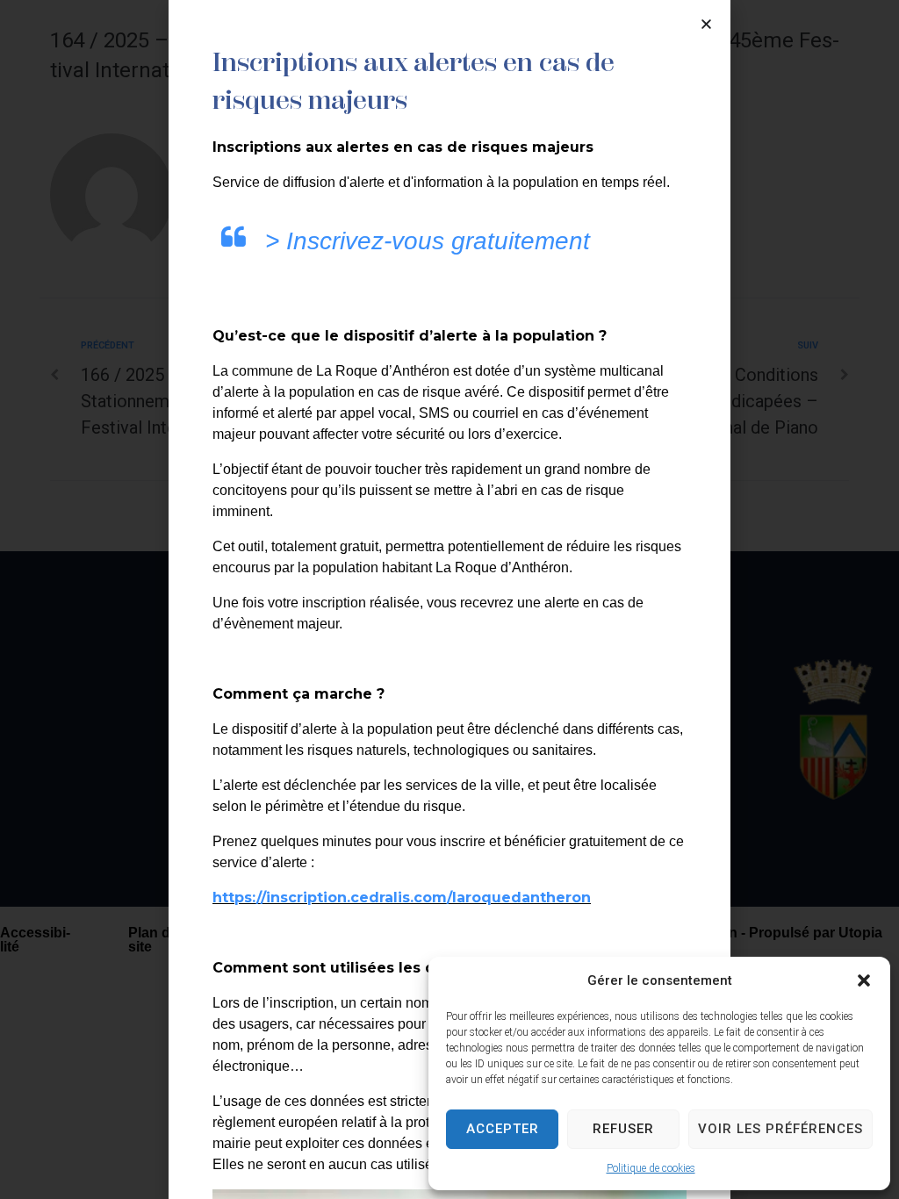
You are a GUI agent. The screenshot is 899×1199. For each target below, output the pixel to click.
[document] (449, 599)
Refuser (623, 1129)
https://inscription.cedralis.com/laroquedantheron (401, 897)
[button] (864, 980)
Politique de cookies (651, 1168)
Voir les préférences (780, 1129)
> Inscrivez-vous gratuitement (427, 241)
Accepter (502, 1129)
